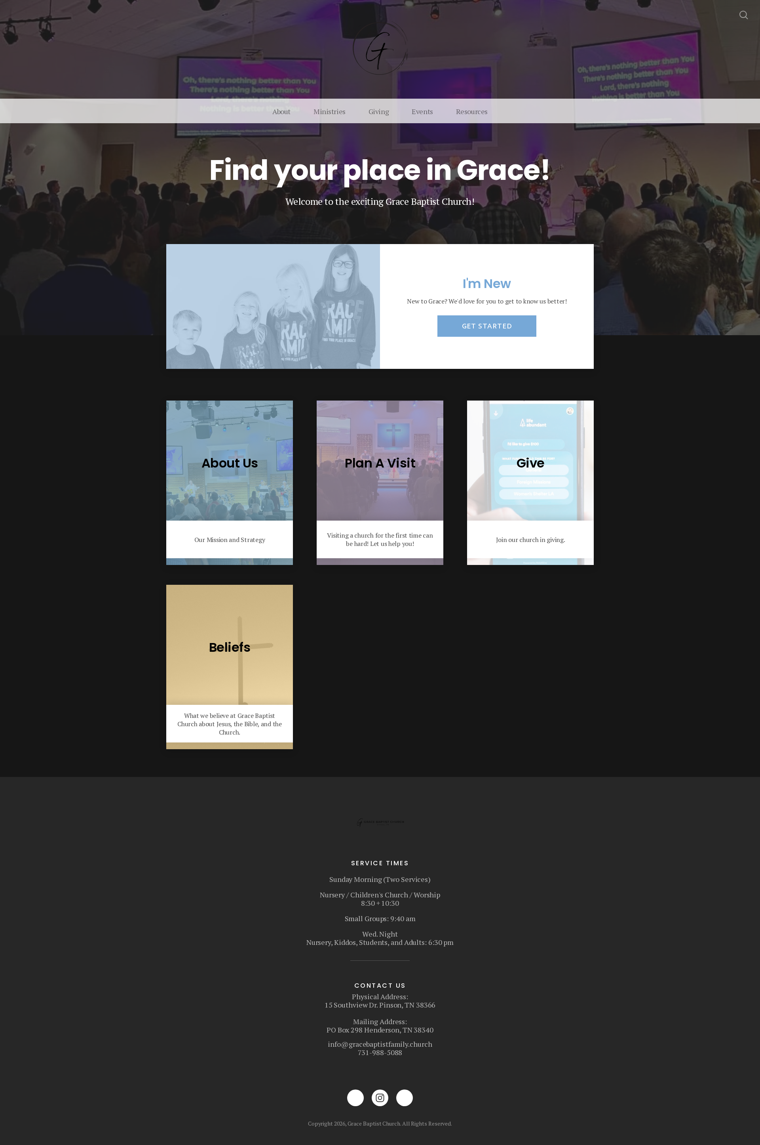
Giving (379, 111)
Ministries (330, 111)
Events (422, 111)
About (281, 111)
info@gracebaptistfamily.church (380, 1044)
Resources (472, 111)
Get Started (487, 326)
